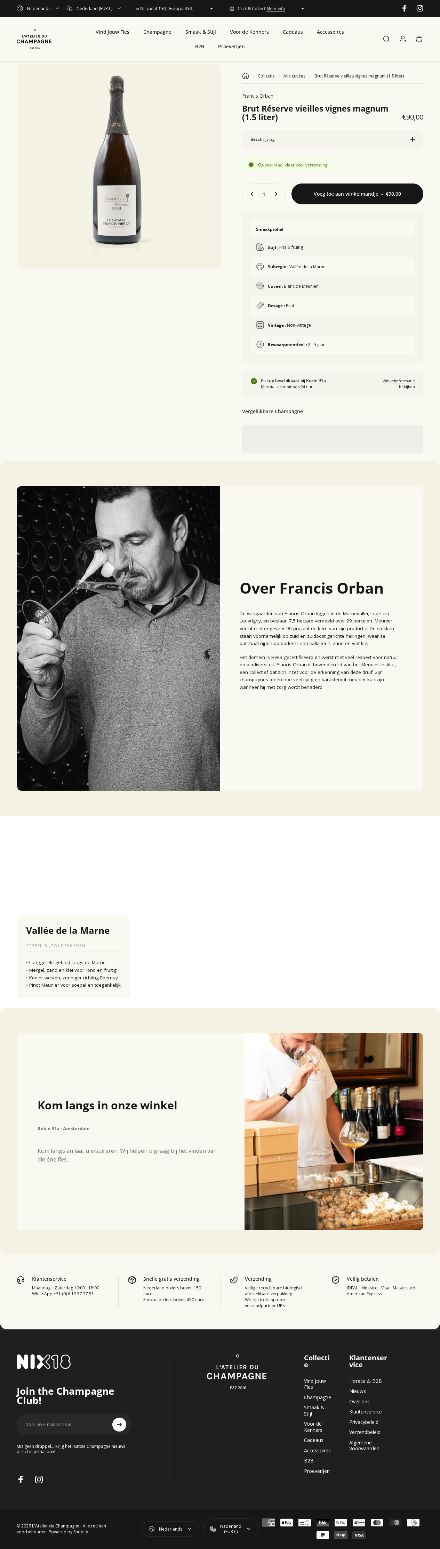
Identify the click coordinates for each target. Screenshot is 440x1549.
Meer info (261, 8)
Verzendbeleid (365, 1432)
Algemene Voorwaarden (364, 1446)
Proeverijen (317, 1471)
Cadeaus (313, 1440)
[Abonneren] (119, 1425)
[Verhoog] (278, 194)
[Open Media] (119, 166)
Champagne (317, 1397)
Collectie (266, 76)
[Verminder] (250, 194)
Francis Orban (257, 95)
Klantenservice (365, 1412)
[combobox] (38, 8)
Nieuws (357, 1391)
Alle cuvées (294, 76)
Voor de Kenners (313, 1427)
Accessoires (317, 1451)
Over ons (359, 1402)
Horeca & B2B (365, 1381)
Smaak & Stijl (314, 1410)
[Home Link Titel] (245, 75)
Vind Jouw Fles (315, 1384)
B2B (309, 1461)
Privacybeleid (363, 1422)
